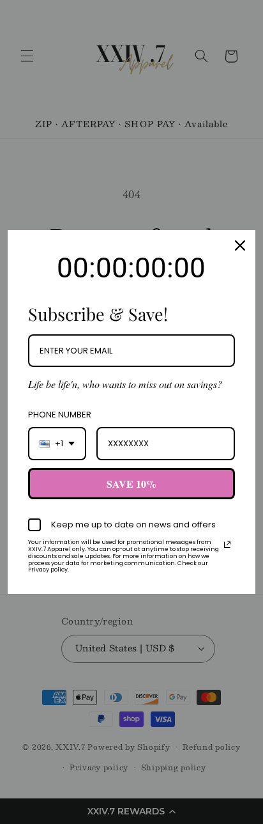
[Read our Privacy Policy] (227, 544)
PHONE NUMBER (59, 414)
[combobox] (57, 443)
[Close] (240, 245)
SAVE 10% (131, 483)
